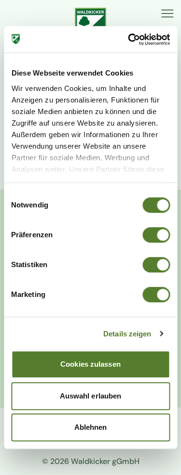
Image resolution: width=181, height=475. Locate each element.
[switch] (156, 235)
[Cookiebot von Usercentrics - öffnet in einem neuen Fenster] (129, 39)
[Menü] (167, 13)
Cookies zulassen (90, 364)
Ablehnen (90, 427)
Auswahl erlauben (91, 396)
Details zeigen (127, 334)
